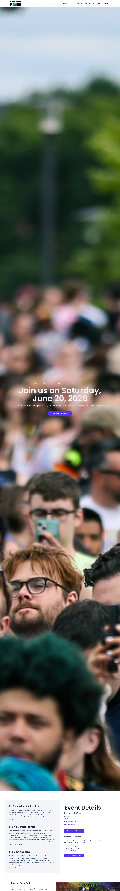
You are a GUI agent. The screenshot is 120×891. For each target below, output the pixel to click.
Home (65, 3)
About (72, 3)
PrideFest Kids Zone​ (19, 852)
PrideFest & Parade (84, 3)
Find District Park (70, 825)
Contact (107, 3)
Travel (99, 3)
